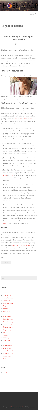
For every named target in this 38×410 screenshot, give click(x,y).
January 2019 (7, 348)
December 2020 (8, 295)
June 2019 (6, 335)
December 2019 (8, 319)
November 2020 (8, 298)
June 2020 (6, 309)
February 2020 (7, 314)
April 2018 (6, 359)
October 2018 (7, 356)
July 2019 (6, 332)
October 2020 (7, 301)
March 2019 (6, 343)
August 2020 (7, 306)
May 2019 (6, 338)
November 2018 (8, 354)
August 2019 (7, 330)
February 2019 (7, 346)
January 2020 (7, 317)
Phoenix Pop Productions (17, 407)
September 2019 (8, 327)
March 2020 (6, 311)
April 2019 (6, 340)
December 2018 (8, 351)
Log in (5, 373)
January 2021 (7, 293)
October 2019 (7, 324)
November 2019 (8, 322)
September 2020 (8, 303)
